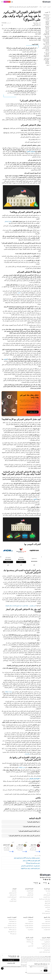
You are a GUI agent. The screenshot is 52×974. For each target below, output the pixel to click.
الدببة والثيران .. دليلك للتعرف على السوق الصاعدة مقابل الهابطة (20, 605)
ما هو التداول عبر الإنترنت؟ (45, 939)
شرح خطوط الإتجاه (12, 921)
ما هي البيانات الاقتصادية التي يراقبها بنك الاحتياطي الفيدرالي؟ (46, 61)
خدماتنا (48, 909)
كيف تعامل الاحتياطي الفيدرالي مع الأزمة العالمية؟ (46, 32)
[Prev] (41, 557)
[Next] (1, 557)
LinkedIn (37, 851)
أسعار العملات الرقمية (46, 923)
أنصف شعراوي (35, 25)
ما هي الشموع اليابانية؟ (46, 943)
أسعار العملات (47, 919)
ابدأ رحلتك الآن (7, 1)
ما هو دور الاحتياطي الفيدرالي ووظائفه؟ (47, 22)
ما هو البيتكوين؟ (47, 941)
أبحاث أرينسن (30, 945)
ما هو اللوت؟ (30, 921)
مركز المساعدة (47, 905)
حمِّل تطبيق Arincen (46, 913)
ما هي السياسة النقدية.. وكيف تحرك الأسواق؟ (30, 868)
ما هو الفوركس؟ (47, 950)
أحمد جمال (36, 24)
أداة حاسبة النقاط (13, 895)
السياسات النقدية (31, 151)
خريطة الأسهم (13, 899)
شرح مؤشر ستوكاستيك (12, 925)
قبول (45, 970)
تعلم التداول (14, 890)
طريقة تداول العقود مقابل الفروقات (43, 947)
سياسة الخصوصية (46, 897)
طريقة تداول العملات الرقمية (44, 952)
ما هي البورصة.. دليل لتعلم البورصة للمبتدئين (30, 865)
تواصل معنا (48, 890)
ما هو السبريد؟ (30, 929)
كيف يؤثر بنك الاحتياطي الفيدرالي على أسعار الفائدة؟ (46, 54)
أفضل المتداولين (30, 895)
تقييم (34, 564)
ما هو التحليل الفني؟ (29, 927)
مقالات (40, 6)
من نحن (48, 892)
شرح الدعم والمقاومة (12, 919)
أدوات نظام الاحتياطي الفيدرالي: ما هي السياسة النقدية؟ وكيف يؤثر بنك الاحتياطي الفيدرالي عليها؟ (46, 40)
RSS (32, 943)
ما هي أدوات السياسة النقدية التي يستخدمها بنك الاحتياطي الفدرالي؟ (45, 48)
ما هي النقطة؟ (30, 919)
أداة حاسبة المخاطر (12, 892)
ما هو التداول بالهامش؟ (29, 925)
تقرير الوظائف (21, 767)
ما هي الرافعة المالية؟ (29, 923)
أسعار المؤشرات (47, 929)
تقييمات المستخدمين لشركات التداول (26, 897)
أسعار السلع (48, 921)
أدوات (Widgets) (30, 939)
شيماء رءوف (35, 22)
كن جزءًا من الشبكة (33, 412)
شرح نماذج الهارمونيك (12, 931)
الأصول (35, 499)
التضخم (6, 359)
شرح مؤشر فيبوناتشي (12, 923)
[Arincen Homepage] (46, 2)
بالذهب (18, 292)
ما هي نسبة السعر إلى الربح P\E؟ (33, 863)
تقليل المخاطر (8, 221)
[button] (2, 25)
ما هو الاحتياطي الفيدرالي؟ (46, 15)
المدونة (44, 6)
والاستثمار (27, 754)
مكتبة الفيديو (47, 907)
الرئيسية (48, 6)
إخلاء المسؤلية (47, 901)
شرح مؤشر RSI (13, 933)
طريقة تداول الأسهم (46, 945)
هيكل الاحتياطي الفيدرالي (46, 18)
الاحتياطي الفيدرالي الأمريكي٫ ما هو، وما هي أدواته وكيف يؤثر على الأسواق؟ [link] (23, 6)
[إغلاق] (2, 955)
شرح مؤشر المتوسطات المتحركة (10, 927)
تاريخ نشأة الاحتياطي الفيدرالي (47, 28)
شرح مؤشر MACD (12, 929)
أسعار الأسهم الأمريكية (46, 927)
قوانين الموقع (47, 903)
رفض (41, 970)
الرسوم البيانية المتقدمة (12, 897)
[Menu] (2, 2)
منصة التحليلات (30, 892)
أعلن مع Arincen (30, 941)
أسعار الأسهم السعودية (46, 925)
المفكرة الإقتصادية (13, 901)
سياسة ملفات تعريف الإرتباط (44, 899)
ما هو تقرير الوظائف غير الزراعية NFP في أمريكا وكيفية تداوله (27, 858)
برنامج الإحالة (47, 911)
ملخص (47, 65)
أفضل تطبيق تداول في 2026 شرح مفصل (31, 860)
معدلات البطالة (8, 691)
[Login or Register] (12, 1)
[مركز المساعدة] (2, 968)
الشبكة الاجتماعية (30, 890)
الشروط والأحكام (47, 895)
